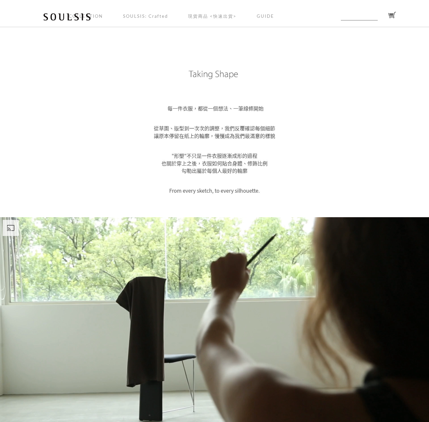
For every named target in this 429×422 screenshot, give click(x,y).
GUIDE (265, 16)
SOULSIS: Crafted (145, 16)
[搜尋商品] (382, 15)
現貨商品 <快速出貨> (212, 16)
